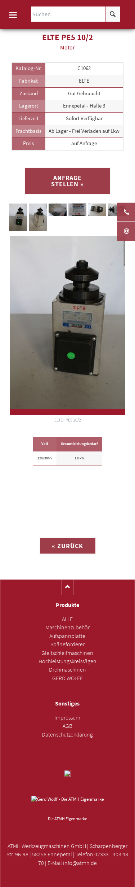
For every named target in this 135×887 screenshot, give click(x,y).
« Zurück (67, 546)
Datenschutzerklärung (67, 734)
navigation (13, 15)
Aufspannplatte (67, 636)
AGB (67, 725)
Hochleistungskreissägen (67, 661)
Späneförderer (67, 644)
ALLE (67, 619)
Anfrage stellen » (67, 181)
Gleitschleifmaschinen (67, 653)
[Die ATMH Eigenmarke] (67, 805)
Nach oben (67, 587)
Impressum (67, 717)
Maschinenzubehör (67, 627)
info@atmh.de (80, 863)
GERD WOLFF (67, 678)
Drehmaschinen (67, 669)
